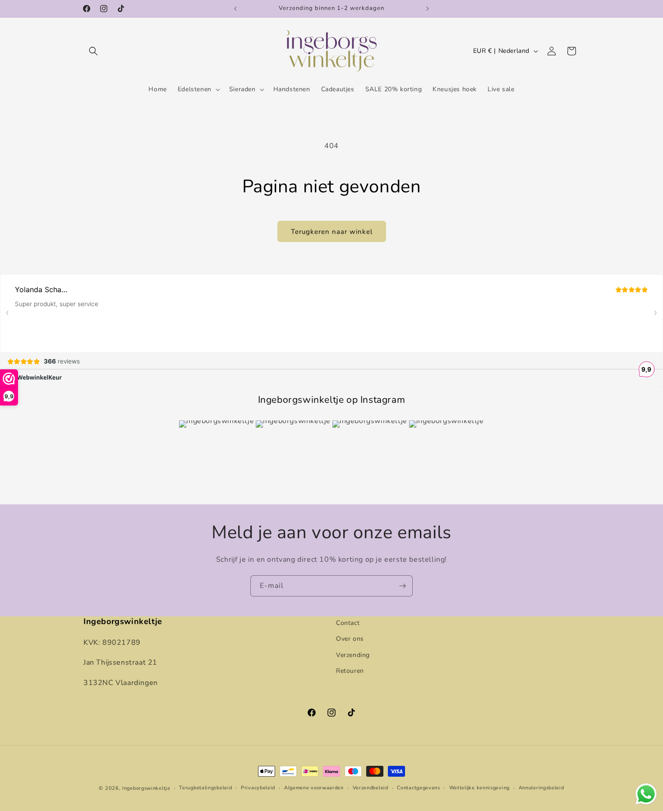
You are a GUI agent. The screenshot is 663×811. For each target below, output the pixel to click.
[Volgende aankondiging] (427, 8)
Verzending (353, 654)
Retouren (350, 670)
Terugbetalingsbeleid (205, 787)
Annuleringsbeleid (541, 787)
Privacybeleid (258, 787)
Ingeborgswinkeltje (146, 788)
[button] (93, 51)
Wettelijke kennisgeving (479, 787)
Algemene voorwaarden (314, 787)
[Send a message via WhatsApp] (646, 794)
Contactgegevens (418, 787)
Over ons (350, 638)
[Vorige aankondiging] (235, 8)
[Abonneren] (402, 586)
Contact (347, 623)
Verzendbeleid (370, 787)
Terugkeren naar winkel (332, 231)
